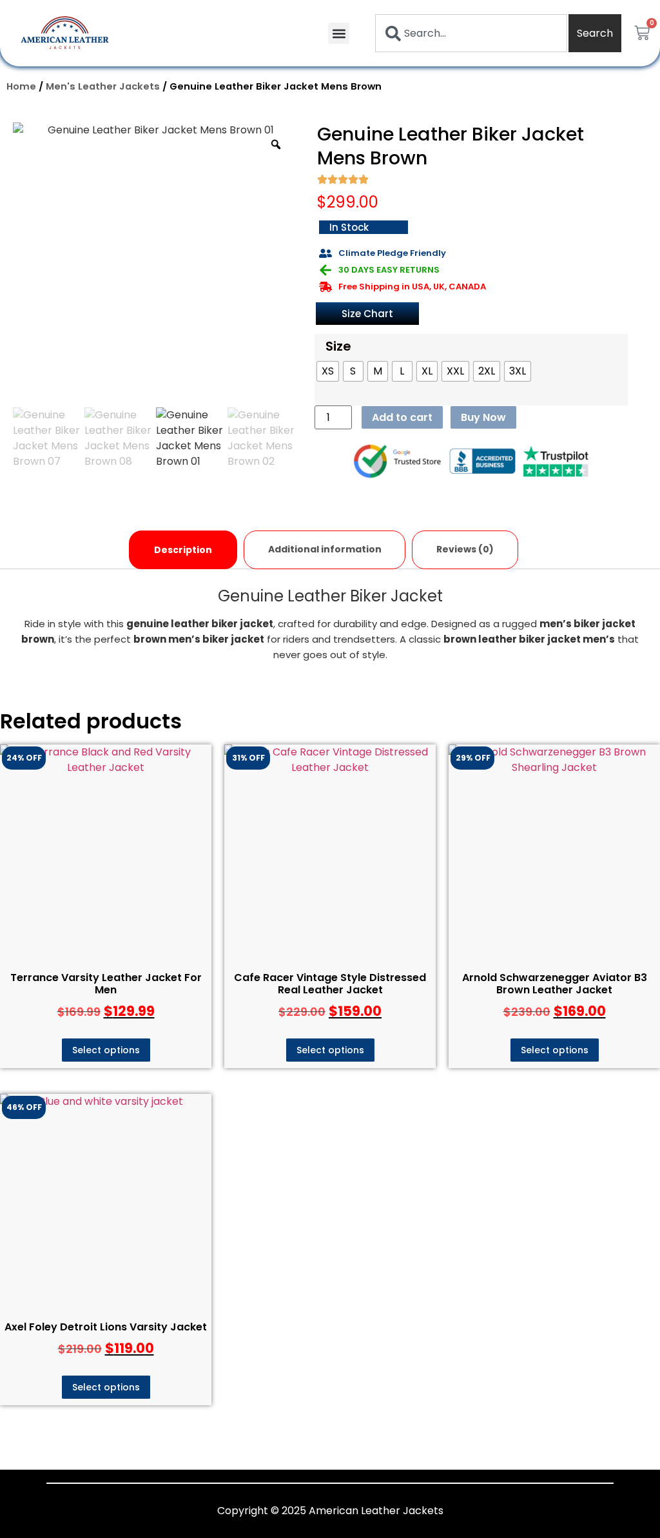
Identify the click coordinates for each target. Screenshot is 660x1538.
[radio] (327, 371)
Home (21, 86)
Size (338, 346)
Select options (106, 1050)
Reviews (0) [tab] (465, 549)
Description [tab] (183, 549)
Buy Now (483, 417)
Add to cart (402, 417)
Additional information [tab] (325, 549)
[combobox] (471, 33)
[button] (338, 33)
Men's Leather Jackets (103, 86)
